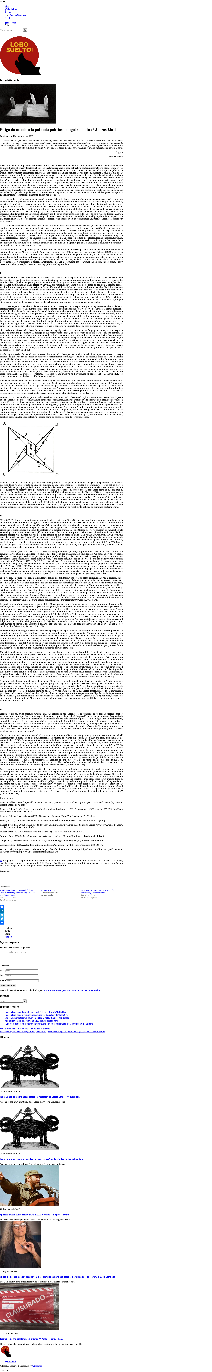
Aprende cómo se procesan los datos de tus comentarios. (72, 990)
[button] (25, 30)
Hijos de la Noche (47, 890)
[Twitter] (61, 919)
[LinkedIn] (61, 911)
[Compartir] (61, 923)
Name (2, 970)
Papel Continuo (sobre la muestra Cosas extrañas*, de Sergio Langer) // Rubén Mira (36, 1014)
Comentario (4, 965)
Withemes (37, 1366)
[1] (111, 527)
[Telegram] (61, 915)
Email (2, 975)
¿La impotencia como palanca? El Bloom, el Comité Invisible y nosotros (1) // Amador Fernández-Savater (18, 892)
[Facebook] (61, 907)
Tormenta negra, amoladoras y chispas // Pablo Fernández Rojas (31, 1338)
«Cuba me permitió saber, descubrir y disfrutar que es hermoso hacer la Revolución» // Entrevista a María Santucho (49, 1023)
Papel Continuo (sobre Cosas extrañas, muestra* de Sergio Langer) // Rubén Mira (35, 1012)
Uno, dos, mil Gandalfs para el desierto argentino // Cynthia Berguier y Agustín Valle (37, 1017)
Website (3, 980)
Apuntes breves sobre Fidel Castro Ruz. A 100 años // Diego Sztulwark (31, 1020)
